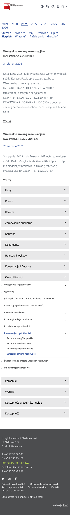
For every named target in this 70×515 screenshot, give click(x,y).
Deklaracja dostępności (13, 490)
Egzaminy (9, 291)
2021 (24, 24)
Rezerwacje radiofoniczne (20, 348)
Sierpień (6, 36)
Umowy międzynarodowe (17, 367)
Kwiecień (20, 32)
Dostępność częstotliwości (17, 284)
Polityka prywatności (12, 487)
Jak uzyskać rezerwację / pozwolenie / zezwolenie (29, 298)
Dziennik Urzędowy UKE (13, 484)
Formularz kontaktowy (15, 462)
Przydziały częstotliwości (17, 326)
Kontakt (55, 487)
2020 (14, 23)
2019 (4, 23)
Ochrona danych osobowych (44, 484)
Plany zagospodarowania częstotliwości (24, 305)
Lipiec (54, 32)
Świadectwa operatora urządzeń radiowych (26, 360)
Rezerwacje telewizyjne (19, 343)
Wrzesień (20, 36)
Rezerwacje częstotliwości (17, 333)
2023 (44, 23)
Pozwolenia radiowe (14, 312)
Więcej (7, 121)
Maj (31, 32)
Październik (37, 36)
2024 (54, 23)
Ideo (65, 505)
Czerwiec (42, 32)
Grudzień (52, 36)
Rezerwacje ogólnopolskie (20, 338)
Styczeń (6, 32)
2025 (64, 23)
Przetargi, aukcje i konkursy (18, 319)
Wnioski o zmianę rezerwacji (21, 353)
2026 (4, 27)
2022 (34, 23)
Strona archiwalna (37, 487)
